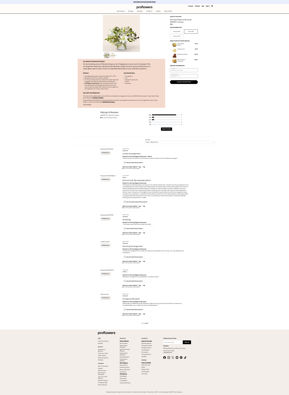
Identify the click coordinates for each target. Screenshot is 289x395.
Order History (102, 355)
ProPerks (100, 360)
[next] (116, 55)
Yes (140, 167)
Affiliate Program (103, 380)
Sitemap (100, 343)
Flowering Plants (124, 367)
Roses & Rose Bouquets (123, 354)
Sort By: (147, 139)
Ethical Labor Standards (102, 373)
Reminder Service (103, 357)
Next (146, 323)
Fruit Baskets (123, 380)
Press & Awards (102, 384)
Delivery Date (174, 74)
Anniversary (144, 352)
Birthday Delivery (146, 343)
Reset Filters (166, 129)
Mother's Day (145, 369)
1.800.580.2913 (167, 352)
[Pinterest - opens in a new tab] (182, 357)
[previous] (103, 55)
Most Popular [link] (121, 11)
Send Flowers (123, 343)
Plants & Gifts (168, 11)
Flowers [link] (158, 11)
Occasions (149, 11)
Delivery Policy (102, 370)
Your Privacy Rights (163, 392)
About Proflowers (103, 366)
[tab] (121, 33)
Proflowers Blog (102, 382)
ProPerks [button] (197, 6)
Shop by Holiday (146, 362)
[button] (190, 6)
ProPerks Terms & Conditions (139, 392)
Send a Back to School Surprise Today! (144, 2)
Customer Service (103, 341)
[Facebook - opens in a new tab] (165, 357)
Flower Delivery (124, 341)
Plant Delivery (124, 363)
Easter (143, 367)
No (144, 167)
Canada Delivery (124, 357)
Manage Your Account (102, 350)
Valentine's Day (145, 365)
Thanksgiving (145, 371)
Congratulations (146, 354)
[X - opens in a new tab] (173, 357)
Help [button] (203, 6)
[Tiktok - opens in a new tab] (186, 357)
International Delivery (123, 360)
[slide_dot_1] (112, 55)
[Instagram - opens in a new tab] (169, 357)
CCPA (156, 392)
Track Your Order (103, 353)
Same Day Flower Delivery (125, 350)
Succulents (123, 371)
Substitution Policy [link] (109, 102)
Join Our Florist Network (102, 377)
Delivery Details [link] (98, 97)
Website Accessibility (111, 392)
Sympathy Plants (146, 347)
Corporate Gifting (125, 382)
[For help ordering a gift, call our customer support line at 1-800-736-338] (144, 7)
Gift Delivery (123, 374)
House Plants (123, 365)
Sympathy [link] (140, 11)
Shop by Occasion (146, 341)
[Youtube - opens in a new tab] (177, 357)
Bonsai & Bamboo (125, 369)
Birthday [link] (130, 11)
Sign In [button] (208, 6)
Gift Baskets (123, 376)
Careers (100, 368)
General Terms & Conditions (124, 392)
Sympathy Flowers (146, 345)
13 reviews (180, 22)
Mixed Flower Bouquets (123, 346)
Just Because (145, 350)
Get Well (143, 356)
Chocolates (123, 378)
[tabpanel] (121, 33)
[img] (121, 33)
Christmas (144, 373)
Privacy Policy (150, 392)
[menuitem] (121, 11)
